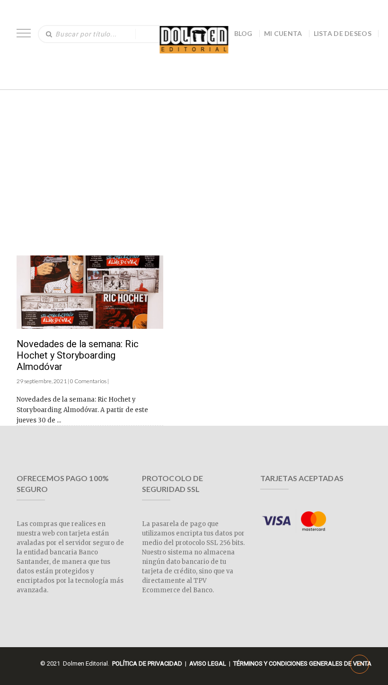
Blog (243, 33)
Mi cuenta (283, 33)
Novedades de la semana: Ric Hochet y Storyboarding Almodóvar (78, 355)
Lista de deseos (343, 33)
